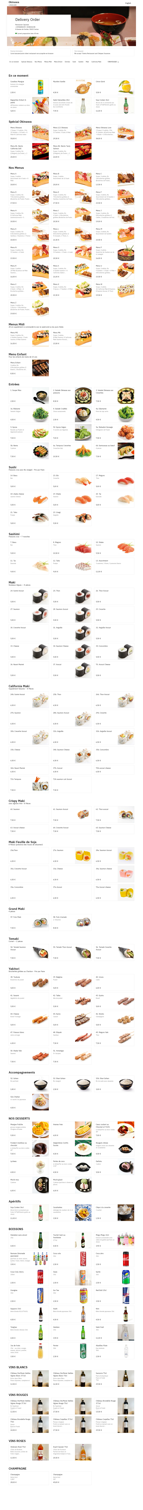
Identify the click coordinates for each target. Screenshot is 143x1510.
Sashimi (80, 62)
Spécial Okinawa (26, 62)
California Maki (96, 62)
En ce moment (14, 62)
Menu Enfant (58, 62)
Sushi (74, 62)
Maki (87, 62)
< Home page (12, 5)
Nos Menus (38, 62)
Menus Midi (48, 62)
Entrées (67, 62)
